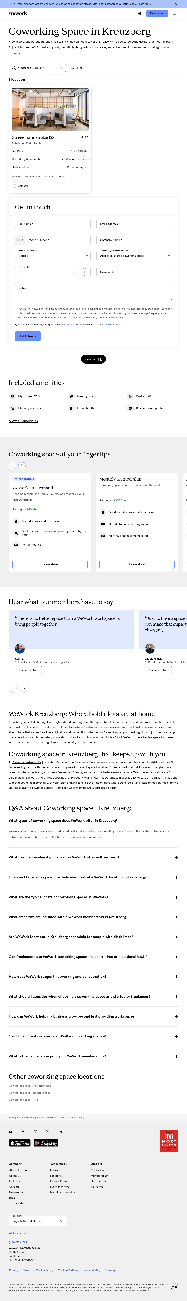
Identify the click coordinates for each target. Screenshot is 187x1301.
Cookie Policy (44, 1270)
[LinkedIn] (60, 1131)
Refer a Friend (59, 1181)
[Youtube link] (10, 1131)
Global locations (19, 1170)
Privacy (13, 1270)
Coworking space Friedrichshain (29, 1092)
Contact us (98, 1170)
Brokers (55, 1170)
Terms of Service (68, 325)
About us (15, 1175)
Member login (99, 1175)
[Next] (14, 4)
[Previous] (10, 4)
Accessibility (92, 1270)
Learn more (144, 4)
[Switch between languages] (139, 13)
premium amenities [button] (133, 47)
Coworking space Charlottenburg (30, 1085)
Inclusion (15, 1181)
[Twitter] (48, 1131)
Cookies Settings (68, 1270)
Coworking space (33, 1117)
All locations (17, 1233)
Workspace (14, 1117)
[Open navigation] (174, 13)
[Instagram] (35, 1131)
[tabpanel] (93, 135)
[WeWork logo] (18, 13)
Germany (51, 1117)
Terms (87, 317)
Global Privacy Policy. (109, 325)
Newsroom (16, 1192)
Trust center (17, 1203)
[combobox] (20, 240)
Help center (98, 1181)
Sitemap (110, 1270)
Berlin (64, 1117)
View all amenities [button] (23, 421)
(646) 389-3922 (19, 1242)
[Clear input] (61, 67)
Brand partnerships (62, 1192)
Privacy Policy (115, 317)
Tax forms (97, 1186)
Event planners (59, 1186)
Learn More (50, 564)
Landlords (56, 1175)
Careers (14, 1186)
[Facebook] (23, 1131)
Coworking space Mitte (23, 1099)
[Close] (175, 3)
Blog (12, 1197)
